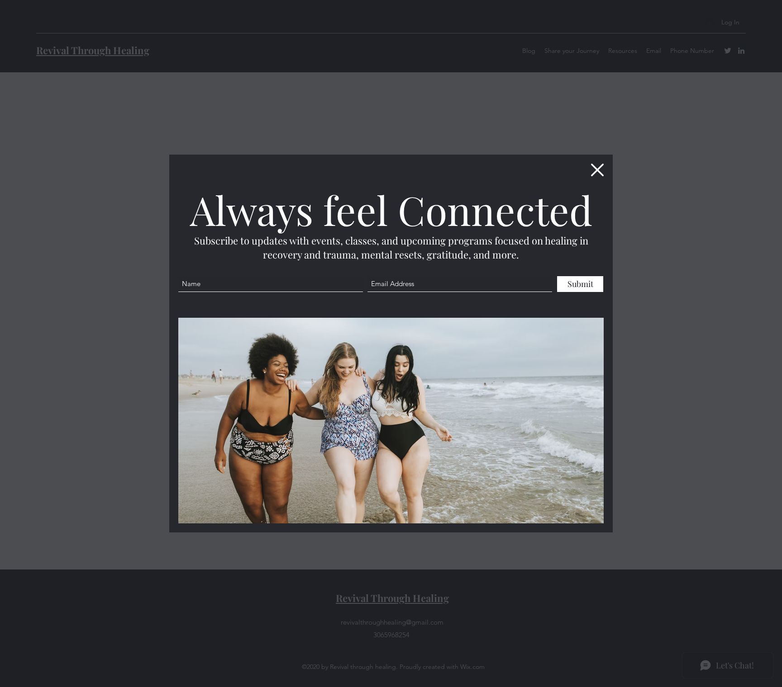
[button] (597, 170)
